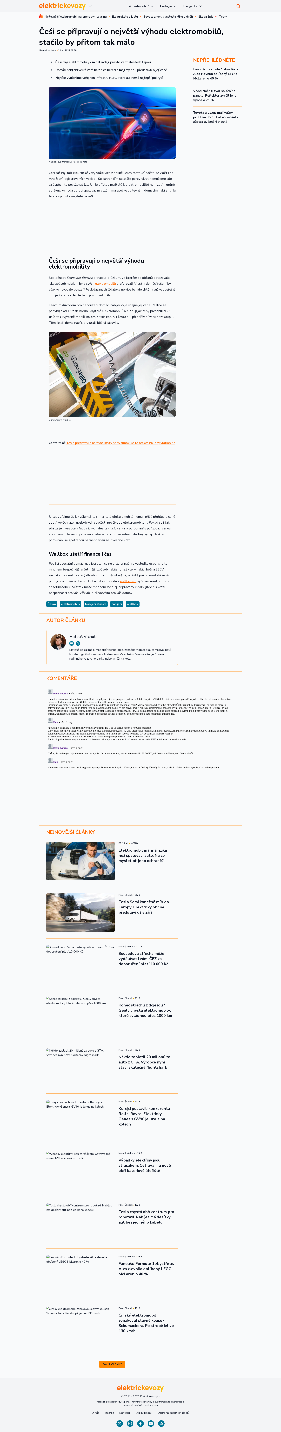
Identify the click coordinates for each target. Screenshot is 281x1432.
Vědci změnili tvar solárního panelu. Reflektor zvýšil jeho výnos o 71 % (214, 95)
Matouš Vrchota (47, 50)
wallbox (132, 604)
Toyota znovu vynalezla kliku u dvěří (168, 17)
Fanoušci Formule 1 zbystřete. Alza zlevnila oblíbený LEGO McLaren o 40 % (216, 74)
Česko (52, 604)
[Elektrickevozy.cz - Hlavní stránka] (62, 6)
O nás (95, 1413)
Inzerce (109, 1413)
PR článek (124, 843)
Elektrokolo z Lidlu (125, 17)
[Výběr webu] (90, 6)
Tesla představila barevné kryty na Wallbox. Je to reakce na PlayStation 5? (120, 443)
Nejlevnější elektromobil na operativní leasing (76, 17)
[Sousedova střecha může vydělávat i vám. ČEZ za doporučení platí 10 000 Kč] (80, 964)
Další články (112, 1364)
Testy (223, 17)
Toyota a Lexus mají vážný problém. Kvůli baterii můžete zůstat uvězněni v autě (215, 117)
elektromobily (70, 604)
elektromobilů (105, 283)
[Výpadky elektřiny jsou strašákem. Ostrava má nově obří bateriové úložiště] (80, 1171)
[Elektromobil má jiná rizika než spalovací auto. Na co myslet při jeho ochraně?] (80, 861)
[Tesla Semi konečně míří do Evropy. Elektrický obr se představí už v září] (80, 912)
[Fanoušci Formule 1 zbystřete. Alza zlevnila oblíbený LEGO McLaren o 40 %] (80, 1274)
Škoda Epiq (206, 17)
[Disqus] (140, 728)
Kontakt (124, 1413)
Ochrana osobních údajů (173, 1413)
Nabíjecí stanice (95, 604)
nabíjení (117, 604)
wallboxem (128, 581)
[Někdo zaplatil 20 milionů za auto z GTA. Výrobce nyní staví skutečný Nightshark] (80, 1067)
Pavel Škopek (126, 895)
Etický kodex (143, 1413)
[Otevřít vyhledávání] (238, 6)
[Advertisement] (112, 226)
